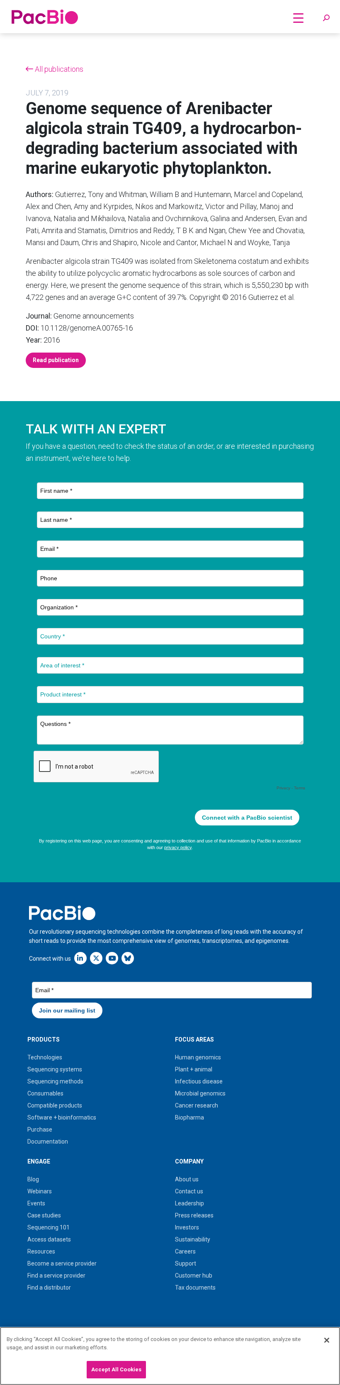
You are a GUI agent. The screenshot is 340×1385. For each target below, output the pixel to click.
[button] (326, 18)
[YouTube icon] (112, 958)
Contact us (189, 1191)
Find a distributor (49, 1287)
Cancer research (196, 1105)
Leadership (189, 1203)
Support (185, 1263)
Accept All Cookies (116, 1369)
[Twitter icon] (96, 958)
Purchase (39, 1129)
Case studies (44, 1215)
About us (187, 1179)
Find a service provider (56, 1275)
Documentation (47, 1141)
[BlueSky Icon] (127, 958)
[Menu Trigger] (298, 17)
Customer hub (193, 1275)
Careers (185, 1251)
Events (36, 1203)
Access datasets (49, 1239)
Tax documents (195, 1287)
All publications (58, 69)
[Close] (327, 1340)
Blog (33, 1179)
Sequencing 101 (48, 1227)
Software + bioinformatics (61, 1117)
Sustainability (192, 1239)
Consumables (45, 1093)
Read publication (56, 360)
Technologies (44, 1057)
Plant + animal (193, 1069)
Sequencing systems (54, 1069)
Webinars (39, 1191)
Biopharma (189, 1117)
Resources (41, 1251)
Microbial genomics (200, 1093)
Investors (187, 1227)
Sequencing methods (55, 1081)
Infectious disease (199, 1081)
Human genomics (198, 1057)
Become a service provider (62, 1263)
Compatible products (54, 1105)
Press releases (194, 1215)
